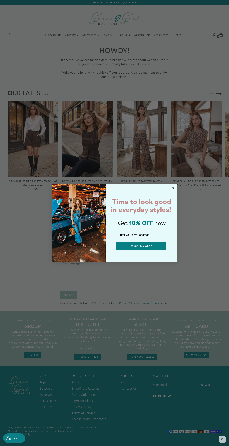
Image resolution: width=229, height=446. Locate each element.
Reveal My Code (141, 246)
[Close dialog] (173, 188)
